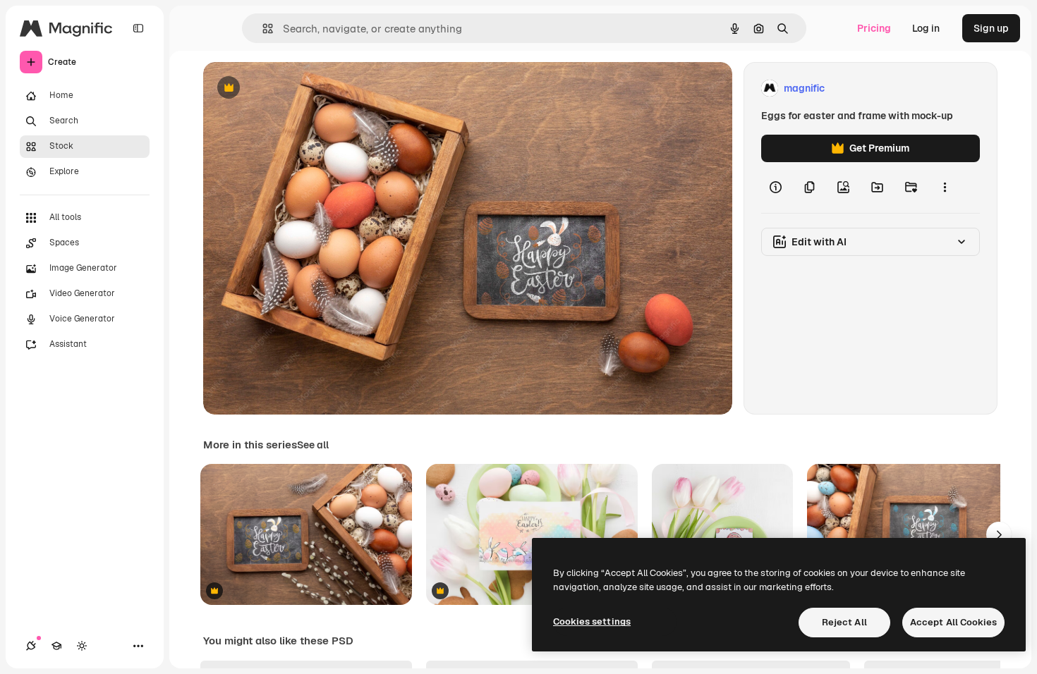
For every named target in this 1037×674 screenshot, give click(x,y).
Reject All (844, 622)
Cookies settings (592, 621)
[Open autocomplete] (262, 28)
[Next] (999, 534)
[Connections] (31, 646)
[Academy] (56, 646)
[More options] (944, 187)
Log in (926, 28)
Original (293, 88)
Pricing (874, 28)
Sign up (991, 28)
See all (313, 445)
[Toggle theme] (82, 646)
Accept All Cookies (953, 622)
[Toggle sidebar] (138, 28)
